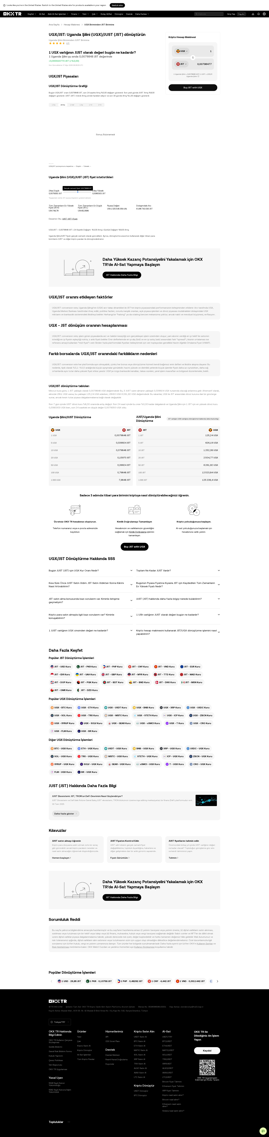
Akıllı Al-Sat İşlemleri (57, 14)
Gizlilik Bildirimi (55, 1047)
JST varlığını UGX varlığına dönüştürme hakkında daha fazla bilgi (193, 419)
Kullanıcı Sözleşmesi (144, 947)
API (106, 1037)
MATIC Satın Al (141, 1050)
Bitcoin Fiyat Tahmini (172, 1082)
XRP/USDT (167, 1064)
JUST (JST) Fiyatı (69, 219)
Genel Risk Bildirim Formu (60, 1051)
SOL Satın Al (139, 1055)
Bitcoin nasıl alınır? (170, 1099)
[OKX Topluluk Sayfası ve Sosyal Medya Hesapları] (69, 1122)
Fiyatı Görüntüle (119, 857)
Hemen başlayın (60, 857)
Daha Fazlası (141, 14)
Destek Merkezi (112, 1055)
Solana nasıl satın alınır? (173, 1111)
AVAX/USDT (167, 1073)
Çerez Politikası (56, 1060)
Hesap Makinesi (72, 24)
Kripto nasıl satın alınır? (173, 1095)
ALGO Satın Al (140, 1068)
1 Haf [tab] (72, 105)
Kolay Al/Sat (106, 14)
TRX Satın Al (139, 1064)
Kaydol (241, 14)
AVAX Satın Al (140, 1073)
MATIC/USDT (168, 1050)
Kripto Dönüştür (84, 1050)
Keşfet (31, 14)
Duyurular (109, 1064)
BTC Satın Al (139, 1041)
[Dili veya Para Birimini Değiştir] (264, 14)
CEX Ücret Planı (112, 1041)
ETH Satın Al (139, 1046)
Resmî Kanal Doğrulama (116, 1059)
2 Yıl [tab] (99, 105)
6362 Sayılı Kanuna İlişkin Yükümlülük (60, 1091)
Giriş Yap (231, 14)
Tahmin (173, 857)
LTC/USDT (167, 1077)
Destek (129, 14)
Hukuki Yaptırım (56, 1056)
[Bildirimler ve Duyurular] (258, 14)
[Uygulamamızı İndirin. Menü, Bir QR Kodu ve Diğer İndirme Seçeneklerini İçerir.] (253, 14)
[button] (91, 570)
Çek (93, 14)
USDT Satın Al (140, 1037)
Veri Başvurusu (55, 1065)
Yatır (84, 14)
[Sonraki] (217, 981)
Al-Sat (42, 14)
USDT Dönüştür (141, 1091)
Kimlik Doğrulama (137, 532)
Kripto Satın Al (84, 1046)
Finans (74, 14)
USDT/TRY (167, 1037)
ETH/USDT (167, 1046)
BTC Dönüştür (140, 1095)
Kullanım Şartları (205, 943)
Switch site (117, 5)
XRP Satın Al (139, 1059)
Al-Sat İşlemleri (84, 1055)
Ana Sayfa (54, 24)
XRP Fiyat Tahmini (170, 1090)
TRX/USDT (167, 1059)
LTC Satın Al (139, 1077)
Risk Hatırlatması (60, 947)
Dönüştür (119, 14)
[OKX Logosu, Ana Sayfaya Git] (12, 14)
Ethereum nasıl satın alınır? (171, 1105)
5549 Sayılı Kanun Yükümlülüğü (57, 1084)
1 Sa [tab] (53, 105)
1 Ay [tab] (81, 105)
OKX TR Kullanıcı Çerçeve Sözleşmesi (60, 1041)
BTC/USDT (167, 1041)
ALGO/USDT (167, 1068)
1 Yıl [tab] (90, 105)
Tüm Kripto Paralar (86, 1059)
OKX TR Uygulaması (58, 1069)
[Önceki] (51, 981)
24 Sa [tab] (63, 105)
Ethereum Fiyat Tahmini (173, 1086)
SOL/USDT (167, 1055)
